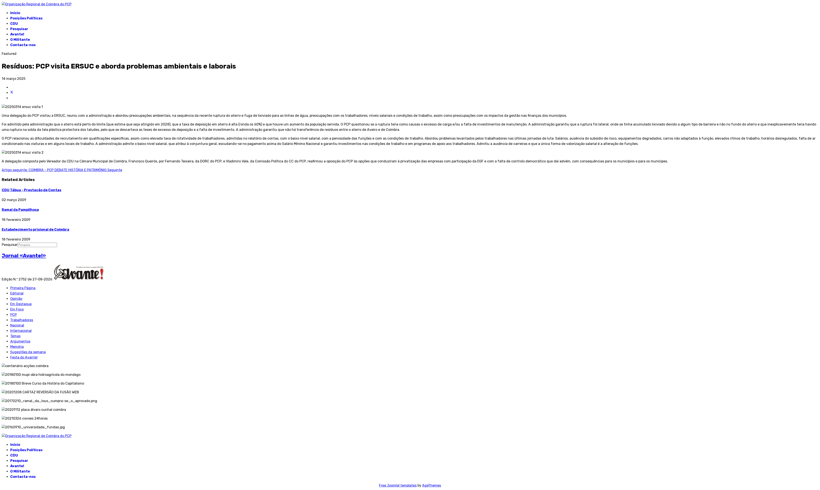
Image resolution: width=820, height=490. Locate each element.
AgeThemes (431, 485)
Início (15, 13)
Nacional (17, 325)
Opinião (16, 299)
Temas (15, 336)
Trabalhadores (21, 320)
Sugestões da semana (28, 352)
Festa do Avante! (24, 357)
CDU (14, 24)
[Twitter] (11, 93)
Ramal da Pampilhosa (20, 210)
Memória (17, 347)
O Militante (20, 40)
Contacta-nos (23, 45)
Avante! (17, 34)
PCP (13, 315)
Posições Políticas (26, 18)
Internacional (21, 331)
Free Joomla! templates (398, 485)
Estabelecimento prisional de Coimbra (35, 230)
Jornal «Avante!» (24, 256)
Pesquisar (19, 29)
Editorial (16, 293)
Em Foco (17, 309)
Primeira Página (22, 288)
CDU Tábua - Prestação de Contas (31, 190)
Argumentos (20, 341)
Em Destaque (21, 304)
